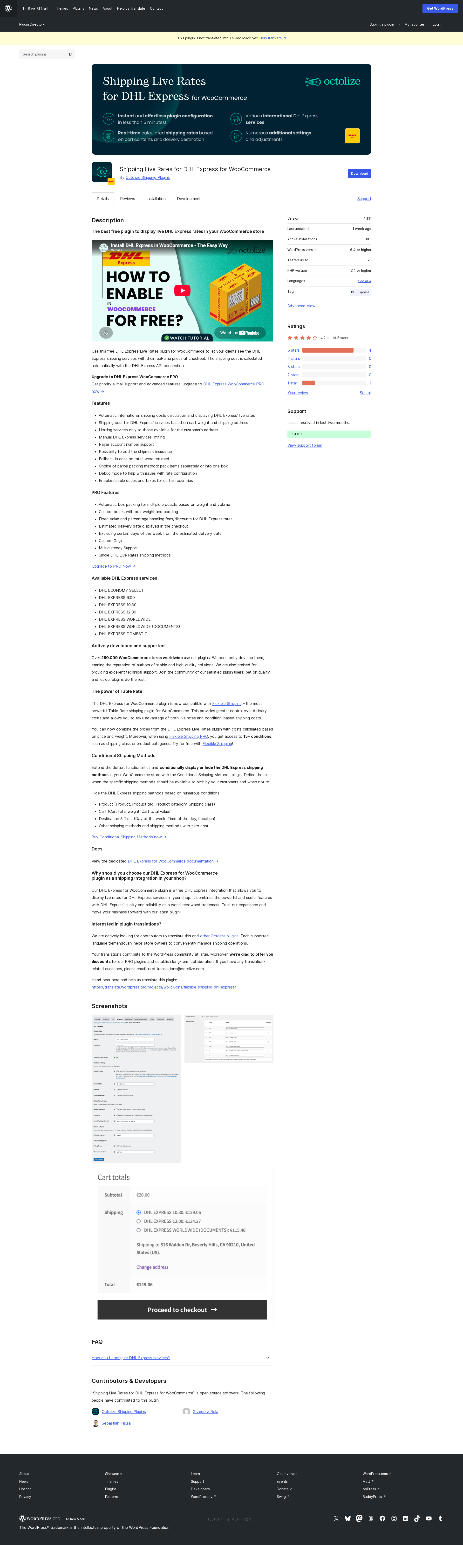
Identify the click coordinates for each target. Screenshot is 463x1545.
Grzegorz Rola (205, 1411)
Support (364, 198)
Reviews (127, 198)
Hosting (25, 1489)
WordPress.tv (204, 1497)
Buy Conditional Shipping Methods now (129, 837)
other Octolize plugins (219, 935)
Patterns (112, 1497)
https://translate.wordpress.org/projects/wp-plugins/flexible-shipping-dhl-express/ (164, 987)
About (24, 1474)
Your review (297, 392)
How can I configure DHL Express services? (131, 1358)
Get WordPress (440, 8)
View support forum (304, 445)
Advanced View (301, 305)
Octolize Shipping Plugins (148, 177)
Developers (200, 1489)
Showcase (113, 1474)
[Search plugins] (70, 54)
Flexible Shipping (227, 703)
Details (103, 198)
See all (365, 392)
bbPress (371, 1489)
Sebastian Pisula (116, 1423)
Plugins (110, 1489)
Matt (368, 1481)
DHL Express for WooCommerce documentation (173, 861)
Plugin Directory (32, 24)
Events (282, 1481)
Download (359, 173)
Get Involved (287, 1474)
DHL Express (360, 292)
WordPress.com (377, 1474)
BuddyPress (374, 1497)
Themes (111, 1481)
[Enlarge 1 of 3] (174, 1021)
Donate (285, 1489)
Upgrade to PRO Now (114, 566)
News (23, 1481)
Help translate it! (272, 38)
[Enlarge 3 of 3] (267, 1173)
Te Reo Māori (75, 1519)
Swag (283, 1497)
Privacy (25, 1497)
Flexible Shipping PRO (188, 736)
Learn (195, 1474)
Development (189, 198)
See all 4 (364, 281)
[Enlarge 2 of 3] (267, 1021)
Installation (156, 198)
